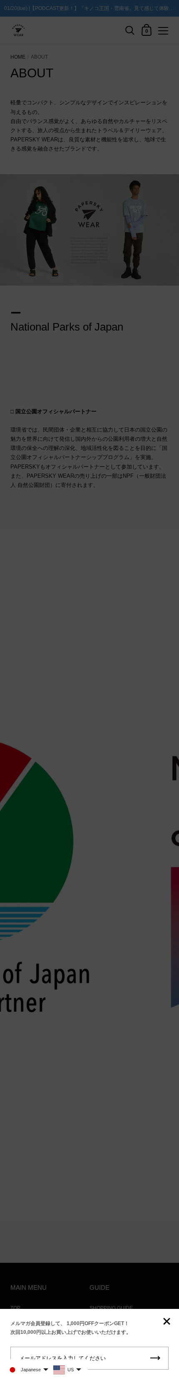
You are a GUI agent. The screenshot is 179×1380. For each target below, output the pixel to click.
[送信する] (155, 1358)
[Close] (166, 1322)
